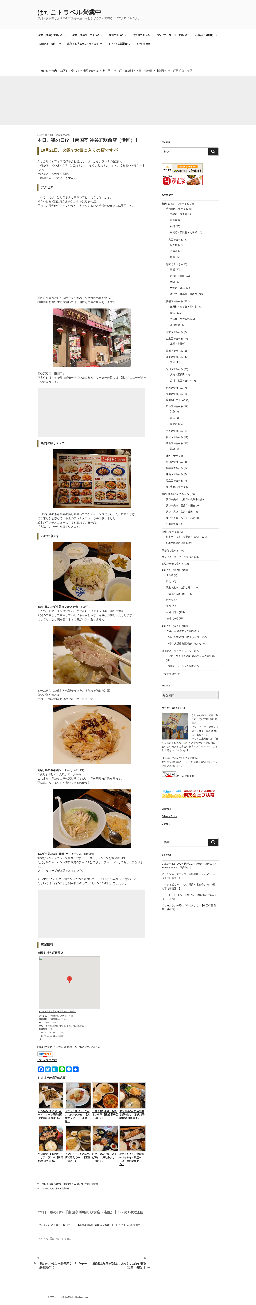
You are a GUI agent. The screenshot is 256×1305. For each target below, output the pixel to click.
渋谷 (172, 411)
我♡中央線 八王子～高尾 (180, 517)
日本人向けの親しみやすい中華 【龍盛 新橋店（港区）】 (105, 1114)
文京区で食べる (174, 332)
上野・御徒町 (177, 343)
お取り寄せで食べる (173, 563)
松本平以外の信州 (175, 542)
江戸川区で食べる (175, 486)
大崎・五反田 (177, 374)
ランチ (45, 1188)
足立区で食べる (174, 480)
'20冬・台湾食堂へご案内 (180, 631)
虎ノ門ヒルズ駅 (82, 1047)
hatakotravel (62, 135)
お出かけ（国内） (205, 35)
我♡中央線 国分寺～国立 (180, 505)
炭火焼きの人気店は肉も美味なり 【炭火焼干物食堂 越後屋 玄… (132, 1114)
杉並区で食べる (174, 437)
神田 (172, 226)
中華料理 (58, 1047)
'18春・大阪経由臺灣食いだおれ (183, 643)
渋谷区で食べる (174, 406)
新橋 (172, 269)
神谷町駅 (68, 1047)
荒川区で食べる (174, 461)
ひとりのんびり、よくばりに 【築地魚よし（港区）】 (104, 1157)
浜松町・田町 (177, 275)
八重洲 (173, 251)
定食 (52, 1188)
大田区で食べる (174, 394)
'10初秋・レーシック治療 (180, 666)
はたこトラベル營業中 (69, 12)
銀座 (172, 257)
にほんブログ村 (47, 1060)
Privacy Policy (169, 816)
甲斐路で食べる (141, 35)
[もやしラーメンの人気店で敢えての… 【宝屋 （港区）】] (78, 1150)
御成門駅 (95, 1047)
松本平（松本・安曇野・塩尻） (183, 536)
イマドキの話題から (119, 43)
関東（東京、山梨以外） (179, 587)
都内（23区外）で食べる (86, 35)
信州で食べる (116, 35)
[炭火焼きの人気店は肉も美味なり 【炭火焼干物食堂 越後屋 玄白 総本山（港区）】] (132, 1107)
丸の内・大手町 (178, 214)
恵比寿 (173, 423)
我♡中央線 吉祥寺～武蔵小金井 (184, 499)
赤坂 (172, 281)
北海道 (169, 575)
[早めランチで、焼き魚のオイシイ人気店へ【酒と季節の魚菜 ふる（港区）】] (132, 1150)
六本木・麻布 (177, 288)
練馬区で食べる (174, 474)
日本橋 (173, 244)
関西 (168, 606)
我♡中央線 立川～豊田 (179, 511)
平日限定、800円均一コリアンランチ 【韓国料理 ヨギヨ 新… (50, 1157)
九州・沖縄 (172, 618)
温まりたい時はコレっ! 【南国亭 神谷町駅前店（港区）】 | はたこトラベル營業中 (96, 1225)
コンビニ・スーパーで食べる (172, 35)
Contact (166, 823)
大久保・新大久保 (180, 318)
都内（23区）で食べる (50, 35)
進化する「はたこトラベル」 (83, 43)
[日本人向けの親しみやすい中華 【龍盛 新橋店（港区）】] (105, 1107)
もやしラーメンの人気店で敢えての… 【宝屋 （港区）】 (77, 1157)
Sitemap (166, 808)
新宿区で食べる (174, 301)
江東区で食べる (174, 357)
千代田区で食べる (175, 208)
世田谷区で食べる (175, 400)
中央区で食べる (174, 239)
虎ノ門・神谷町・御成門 (87, 1184)
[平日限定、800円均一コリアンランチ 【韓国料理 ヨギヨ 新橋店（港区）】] (51, 1150)
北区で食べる (173, 455)
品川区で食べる (174, 369)
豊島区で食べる (174, 443)
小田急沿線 (172, 524)
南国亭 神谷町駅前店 (50, 952)
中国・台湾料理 (62, 1188)
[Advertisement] (104, 100)
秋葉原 (173, 220)
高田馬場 (175, 325)
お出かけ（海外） (48, 43)
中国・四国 (172, 612)
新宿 (172, 312)
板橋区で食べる (174, 468)
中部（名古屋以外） (177, 593)
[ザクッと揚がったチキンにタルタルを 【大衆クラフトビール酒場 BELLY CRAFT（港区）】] (78, 1107)
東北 (168, 581)
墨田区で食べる (174, 350)
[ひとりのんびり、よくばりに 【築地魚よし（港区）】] (105, 1150)
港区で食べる (69, 1184)
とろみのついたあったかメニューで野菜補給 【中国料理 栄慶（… (50, 1114)
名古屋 (169, 599)
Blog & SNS (143, 43)
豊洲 (172, 362)
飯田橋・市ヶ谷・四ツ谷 (183, 306)
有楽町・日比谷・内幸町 (183, 232)
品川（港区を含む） (181, 380)
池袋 (172, 448)
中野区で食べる (174, 431)
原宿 (172, 417)
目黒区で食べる (174, 387)
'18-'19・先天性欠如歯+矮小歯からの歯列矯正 (191, 656)
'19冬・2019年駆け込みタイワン (184, 637)
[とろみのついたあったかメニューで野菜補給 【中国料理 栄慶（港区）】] (51, 1107)
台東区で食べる (174, 338)
